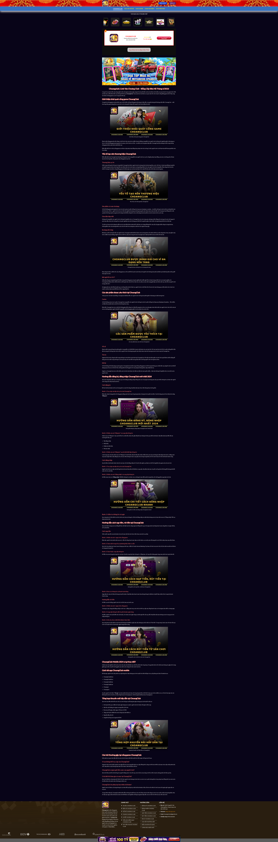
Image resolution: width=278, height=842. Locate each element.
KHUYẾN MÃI (160, 8)
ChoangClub (130, 93)
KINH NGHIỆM (149, 8)
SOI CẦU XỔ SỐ (129, 8)
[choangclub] (109, 3)
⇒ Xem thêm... (111, 826)
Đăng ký (105, 395)
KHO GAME (139, 8)
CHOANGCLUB (117, 8)
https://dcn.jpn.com (170, 811)
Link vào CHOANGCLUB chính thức (164, 38)
